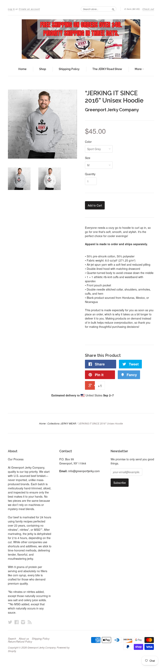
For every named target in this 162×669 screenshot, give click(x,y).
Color (88, 141)
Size (87, 158)
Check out (148, 8)
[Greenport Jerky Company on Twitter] (10, 622)
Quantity (90, 174)
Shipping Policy (69, 69)
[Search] (113, 9)
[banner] (81, 39)
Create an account (29, 8)
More (138, 69)
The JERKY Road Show (107, 69)
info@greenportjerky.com (84, 471)
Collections (53, 423)
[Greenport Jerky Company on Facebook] (16, 622)
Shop (42, 69)
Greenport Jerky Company (112, 109)
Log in (11, 8)
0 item (132, 8)
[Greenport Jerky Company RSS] (29, 622)
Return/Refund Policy (20, 641)
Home (22, 69)
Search (12, 638)
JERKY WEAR (68, 423)
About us (24, 638)
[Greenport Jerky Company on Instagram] (23, 622)
